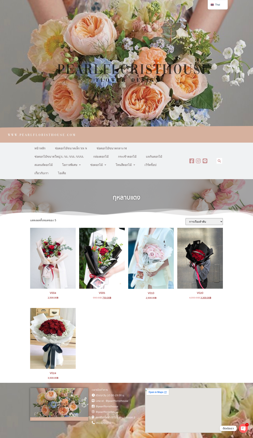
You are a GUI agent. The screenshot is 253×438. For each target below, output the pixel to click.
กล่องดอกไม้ (101, 156)
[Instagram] (198, 161)
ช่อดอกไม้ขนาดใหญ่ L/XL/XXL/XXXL (59, 156)
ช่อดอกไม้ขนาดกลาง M (112, 148)
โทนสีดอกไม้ (124, 165)
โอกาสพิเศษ (69, 165)
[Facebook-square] (191, 161)
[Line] (205, 161)
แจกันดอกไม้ (154, 156)
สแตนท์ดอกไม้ (43, 165)
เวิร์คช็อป (150, 165)
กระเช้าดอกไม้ (127, 156)
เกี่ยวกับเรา (41, 173)
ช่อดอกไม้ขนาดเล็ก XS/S (71, 148)
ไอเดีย (62, 173)
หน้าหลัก (39, 148)
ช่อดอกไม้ (96, 165)
